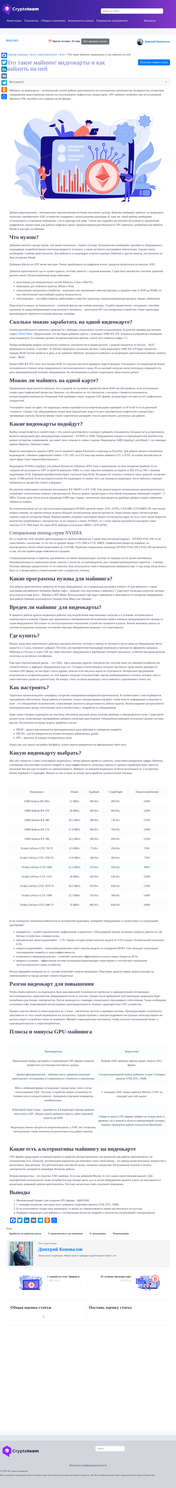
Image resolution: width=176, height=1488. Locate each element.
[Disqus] (88, 1376)
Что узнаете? (16, 81)
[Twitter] (4, 62)
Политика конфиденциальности (88, 1465)
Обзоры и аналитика (53, 20)
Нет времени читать (95, 41)
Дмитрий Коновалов (157, 41)
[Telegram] (4, 82)
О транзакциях (98, 1233)
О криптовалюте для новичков (65, 1233)
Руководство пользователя (111, 20)
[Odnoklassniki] (4, 89)
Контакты (150, 20)
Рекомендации (121, 1233)
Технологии (31, 20)
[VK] (4, 76)
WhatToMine (25, 333)
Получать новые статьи (154, 62)
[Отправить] (4, 96)
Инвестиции (14, 20)
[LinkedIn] (4, 69)
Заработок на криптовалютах (25, 1233)
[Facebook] (4, 55)
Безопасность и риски (81, 20)
